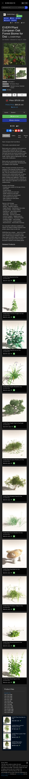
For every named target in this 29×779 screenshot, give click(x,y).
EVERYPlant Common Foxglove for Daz (13, 313)
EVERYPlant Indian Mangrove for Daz (17, 742)
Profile (6, 18)
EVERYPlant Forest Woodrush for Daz (13, 532)
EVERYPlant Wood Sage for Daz (11, 678)
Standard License (14, 86)
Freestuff (7, 20)
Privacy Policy (4, 775)
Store (12, 18)
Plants (17, 83)
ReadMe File (7, 693)
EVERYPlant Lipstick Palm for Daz (19, 734)
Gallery (18, 18)
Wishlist (14, 20)
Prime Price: (10, 105)
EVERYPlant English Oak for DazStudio (13, 423)
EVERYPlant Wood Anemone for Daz (12, 642)
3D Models (12, 83)
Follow (19, 16)
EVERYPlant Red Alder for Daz (18, 718)
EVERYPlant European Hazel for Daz (12, 496)
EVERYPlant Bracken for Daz (10, 277)
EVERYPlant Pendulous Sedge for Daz (13, 605)
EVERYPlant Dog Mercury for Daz (12, 350)
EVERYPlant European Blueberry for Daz (13, 459)
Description (6, 135)
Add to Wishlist (14, 120)
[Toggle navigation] (3, 3)
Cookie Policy (20, 774)
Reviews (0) (26, 136)
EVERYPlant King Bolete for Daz (11, 569)
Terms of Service (5, 774)
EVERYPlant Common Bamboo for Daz (18, 726)
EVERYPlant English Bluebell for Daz (12, 386)
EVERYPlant (15, 37)
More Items (19, 136)
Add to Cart (15, 116)
